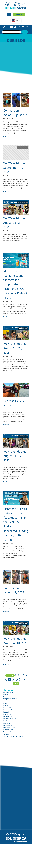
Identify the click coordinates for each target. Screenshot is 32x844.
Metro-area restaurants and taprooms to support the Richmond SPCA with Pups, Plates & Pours (15, 284)
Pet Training (7, 723)
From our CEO (7, 710)
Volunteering (7, 734)
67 (26, 679)
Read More (6, 136)
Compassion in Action (10, 699)
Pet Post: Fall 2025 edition (14, 403)
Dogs (5, 703)
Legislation (6, 712)
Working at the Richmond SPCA (13, 736)
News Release (7, 714)
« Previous (10, 675)
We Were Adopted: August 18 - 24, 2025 (15, 348)
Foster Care (7, 707)
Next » (16, 684)
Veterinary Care (8, 732)
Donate (19, 14)
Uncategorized (8, 730)
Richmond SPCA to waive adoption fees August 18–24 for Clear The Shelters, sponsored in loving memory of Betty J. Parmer (15, 524)
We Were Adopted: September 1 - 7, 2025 (15, 167)
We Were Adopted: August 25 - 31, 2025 (15, 222)
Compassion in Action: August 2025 (15, 113)
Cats (4, 697)
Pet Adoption (7, 716)
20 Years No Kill (8, 692)
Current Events (8, 701)
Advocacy (6, 694)
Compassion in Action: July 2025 (13, 590)
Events (5, 705)
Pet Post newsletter (9, 719)
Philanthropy (7, 725)
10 (18, 679)
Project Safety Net (9, 727)
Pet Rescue (6, 721)
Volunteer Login (23, 27)
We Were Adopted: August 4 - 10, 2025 (15, 641)
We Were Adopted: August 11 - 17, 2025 (15, 456)
